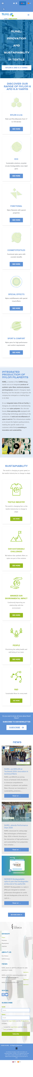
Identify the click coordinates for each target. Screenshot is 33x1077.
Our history (5, 956)
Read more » (26, 972)
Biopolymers (5, 943)
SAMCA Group (6, 959)
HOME (5, 19)
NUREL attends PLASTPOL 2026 (10, 982)
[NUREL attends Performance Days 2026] (16, 811)
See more (16, 129)
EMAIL (4, 1014)
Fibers (3, 937)
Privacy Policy (25, 1021)
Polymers (4, 940)
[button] (2, 3)
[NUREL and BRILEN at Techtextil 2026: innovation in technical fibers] (16, 755)
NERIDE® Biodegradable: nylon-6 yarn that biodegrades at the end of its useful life (16, 881)
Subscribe (16, 1034)
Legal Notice (12, 1021)
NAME (3, 1007)
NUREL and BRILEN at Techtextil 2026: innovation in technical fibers (16, 771)
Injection (4, 946)
